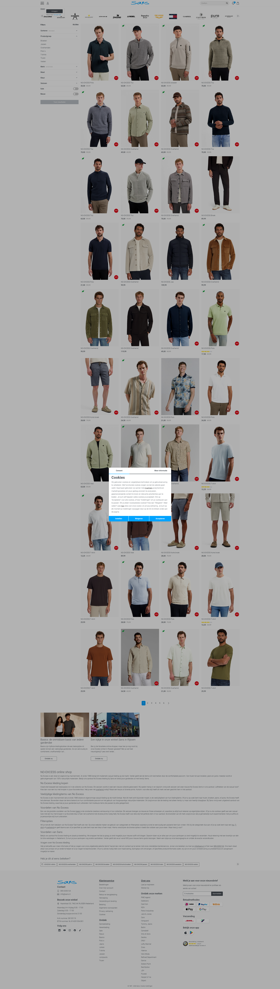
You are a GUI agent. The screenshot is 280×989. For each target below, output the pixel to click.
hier (122, 506)
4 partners (148, 488)
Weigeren (139, 519)
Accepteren (160, 519)
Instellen (118, 519)
